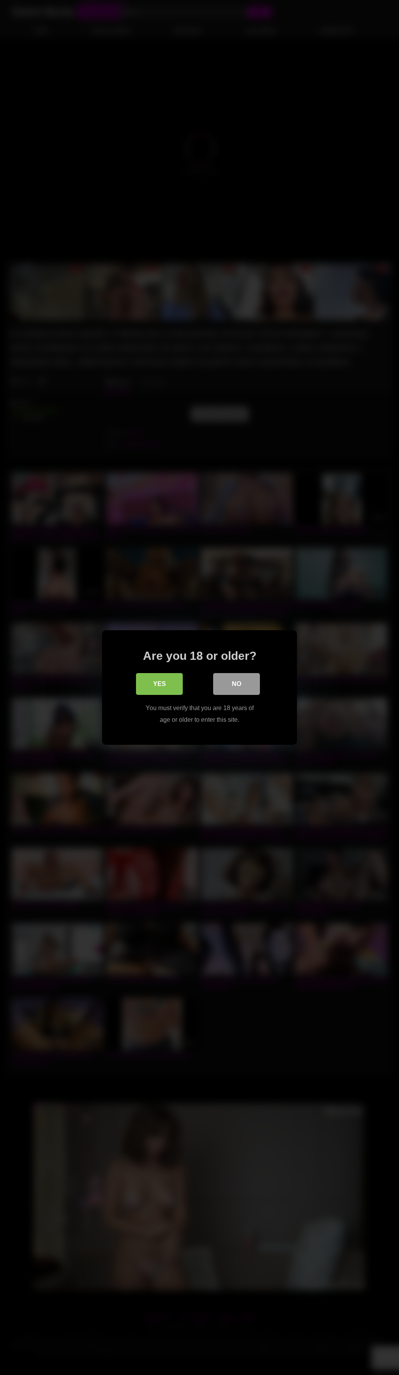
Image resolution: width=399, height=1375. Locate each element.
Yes (159, 683)
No (236, 683)
